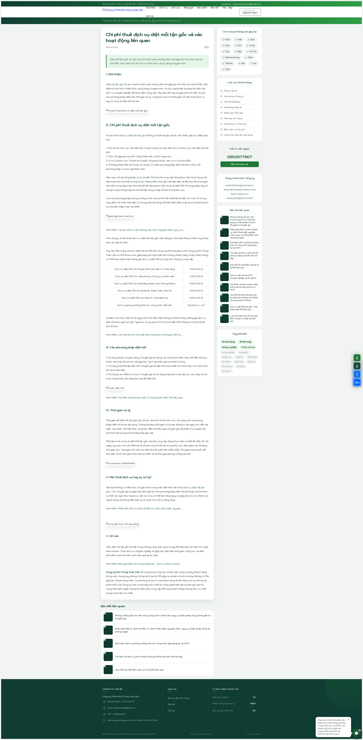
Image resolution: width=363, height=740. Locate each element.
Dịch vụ (163, 7)
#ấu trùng (239, 362)
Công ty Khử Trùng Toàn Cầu (123, 572)
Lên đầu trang (255, 734)
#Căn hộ (251, 362)
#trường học (227, 366)
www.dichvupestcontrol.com (240, 189)
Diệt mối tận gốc (115, 84)
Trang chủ (106, 21)
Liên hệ (149, 16)
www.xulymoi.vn (239, 193)
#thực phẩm (229, 347)
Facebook (226, 4)
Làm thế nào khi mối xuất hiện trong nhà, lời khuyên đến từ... (150, 334)
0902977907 (250, 12)
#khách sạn (226, 357)
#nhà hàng (228, 341)
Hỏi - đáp (227, 7)
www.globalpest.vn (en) (240, 198)
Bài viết (215, 7)
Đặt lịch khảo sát (239, 164)
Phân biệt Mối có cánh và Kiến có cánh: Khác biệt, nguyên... (150, 508)
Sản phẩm (202, 7)
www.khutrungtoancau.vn (240, 185)
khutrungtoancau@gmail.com (247, 4)
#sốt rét (239, 357)
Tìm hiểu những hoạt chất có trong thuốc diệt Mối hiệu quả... (151, 397)
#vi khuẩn (226, 362)
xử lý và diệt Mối (145, 177)
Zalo (357, 382)
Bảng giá (188, 7)
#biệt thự (241, 366)
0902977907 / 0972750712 (121, 701)
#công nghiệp (228, 352)
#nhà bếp (243, 352)
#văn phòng (248, 347)
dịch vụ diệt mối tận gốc (132, 135)
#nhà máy (245, 341)
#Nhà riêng (252, 357)
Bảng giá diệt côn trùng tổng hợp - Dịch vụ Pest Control (149, 563)
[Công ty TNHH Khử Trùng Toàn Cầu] (122, 12)
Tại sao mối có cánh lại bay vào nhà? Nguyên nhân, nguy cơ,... (151, 229)
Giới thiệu (151, 7)
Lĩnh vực (175, 7)
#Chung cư (226, 371)
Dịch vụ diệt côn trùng (178, 698)
